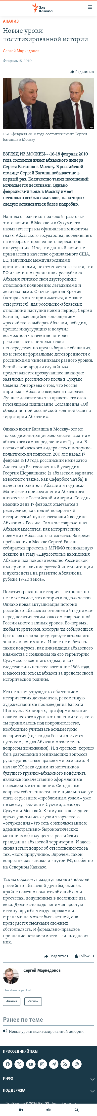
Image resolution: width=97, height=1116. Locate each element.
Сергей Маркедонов (21, 51)
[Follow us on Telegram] (53, 1064)
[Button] (82, 72)
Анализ (11, 21)
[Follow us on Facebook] (7, 1064)
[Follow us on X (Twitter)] (19, 1064)
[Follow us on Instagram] (42, 1064)
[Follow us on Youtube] (31, 1064)
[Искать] (76, 1110)
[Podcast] (77, 1064)
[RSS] (65, 1064)
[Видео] (20, 1110)
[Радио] (48, 1110)
